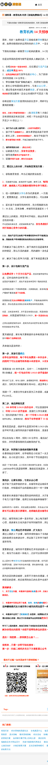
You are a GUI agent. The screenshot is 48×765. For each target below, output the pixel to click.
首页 (38, 5)
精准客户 (28, 300)
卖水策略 (13, 734)
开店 (26, 40)
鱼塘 (34, 591)
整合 (13, 530)
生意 (35, 43)
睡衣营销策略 (25, 734)
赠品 (22, 353)
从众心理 (41, 86)
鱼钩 (35, 603)
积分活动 (37, 734)
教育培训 (17, 561)
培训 (26, 51)
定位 (11, 591)
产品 (44, 66)
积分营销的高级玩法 (19, 731)
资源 (32, 89)
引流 (40, 66)
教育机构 (26, 32)
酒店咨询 (42, 738)
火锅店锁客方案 (19, 746)
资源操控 (24, 614)
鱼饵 (30, 603)
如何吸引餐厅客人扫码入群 (24, 738)
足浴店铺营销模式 (36, 746)
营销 (40, 40)
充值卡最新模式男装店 (31, 742)
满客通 (34, 113)
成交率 (10, 70)
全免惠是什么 (36, 731)
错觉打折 (5, 731)
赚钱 (41, 603)
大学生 (22, 193)
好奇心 (33, 74)
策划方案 (15, 101)
